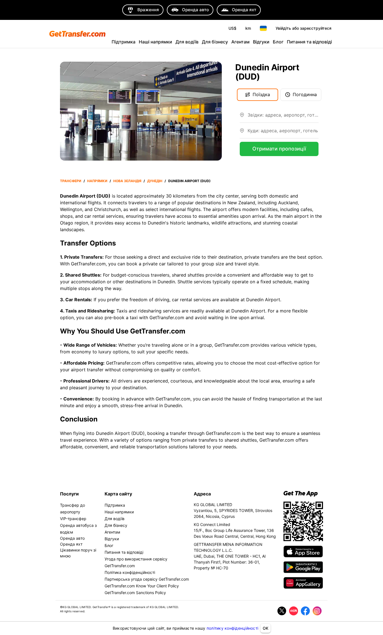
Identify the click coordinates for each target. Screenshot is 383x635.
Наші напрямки (155, 42)
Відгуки (261, 42)
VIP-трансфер (73, 518)
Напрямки (97, 181)
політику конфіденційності (232, 628)
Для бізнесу (215, 42)
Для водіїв (187, 42)
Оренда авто (72, 538)
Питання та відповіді (309, 42)
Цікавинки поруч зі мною (78, 553)
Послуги (69, 494)
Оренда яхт (71, 544)
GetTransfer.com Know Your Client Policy (142, 585)
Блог (278, 42)
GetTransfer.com (123, 363)
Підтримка (123, 42)
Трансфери (70, 181)
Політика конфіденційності (130, 572)
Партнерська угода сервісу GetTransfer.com (147, 579)
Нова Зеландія (127, 181)
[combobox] (283, 117)
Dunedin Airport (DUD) (189, 181)
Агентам (240, 42)
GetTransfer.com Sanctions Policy (135, 592)
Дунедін (154, 181)
